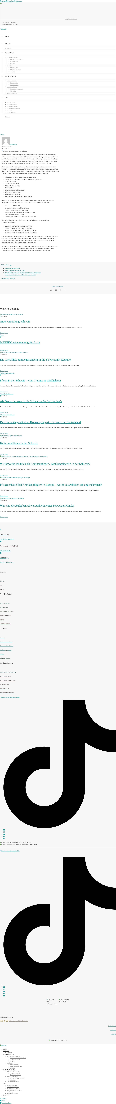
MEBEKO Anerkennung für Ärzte (15, 270)
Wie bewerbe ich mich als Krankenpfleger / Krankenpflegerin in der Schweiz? (45, 463)
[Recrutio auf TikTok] (59, 828)
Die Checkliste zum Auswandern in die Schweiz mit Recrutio (23, 273)
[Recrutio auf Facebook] (4, 830)
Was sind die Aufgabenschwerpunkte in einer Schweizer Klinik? (37, 505)
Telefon (3, 1098)
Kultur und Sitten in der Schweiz (19, 443)
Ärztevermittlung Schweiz (12, 268)
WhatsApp (18, 1)
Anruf (3, 1)
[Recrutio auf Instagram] (4, 832)
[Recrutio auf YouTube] (4, 834)
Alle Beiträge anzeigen (8, 278)
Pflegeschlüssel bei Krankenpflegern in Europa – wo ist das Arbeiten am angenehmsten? (51, 484)
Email (3, 1101)
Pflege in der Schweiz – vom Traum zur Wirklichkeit (20, 275)
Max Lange (13, 144)
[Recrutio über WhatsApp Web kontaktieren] (4, 838)
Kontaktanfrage (6, 1103)
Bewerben (10, 1)
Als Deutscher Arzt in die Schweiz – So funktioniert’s (31, 401)
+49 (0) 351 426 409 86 (71, 19)
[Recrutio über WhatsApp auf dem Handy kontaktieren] (4, 836)
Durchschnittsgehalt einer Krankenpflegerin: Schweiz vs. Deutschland (40, 422)
